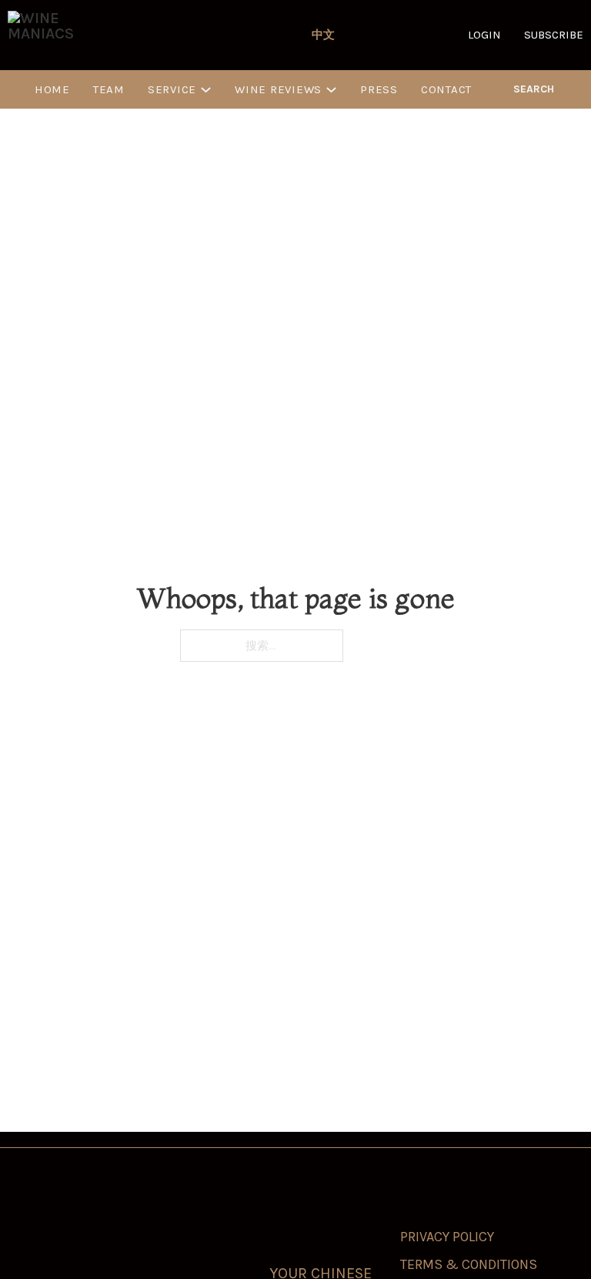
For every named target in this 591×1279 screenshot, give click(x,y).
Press (379, 89)
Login (484, 35)
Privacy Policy (447, 1236)
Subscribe (553, 35)
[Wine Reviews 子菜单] (331, 90)
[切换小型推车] (577, 89)
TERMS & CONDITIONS (468, 1264)
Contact (446, 89)
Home (52, 89)
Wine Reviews (278, 89)
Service (172, 89)
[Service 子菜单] (206, 90)
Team (109, 89)
